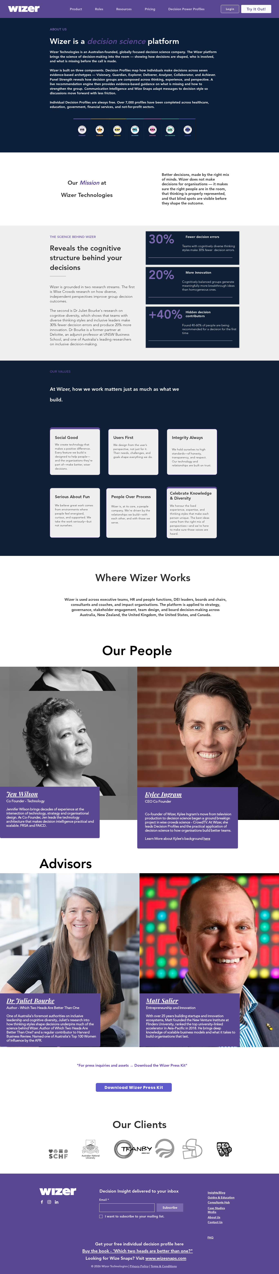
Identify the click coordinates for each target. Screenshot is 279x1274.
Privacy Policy (139, 1266)
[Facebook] (41, 1202)
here (206, 838)
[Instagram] (49, 1202)
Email (104, 1200)
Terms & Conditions (164, 1266)
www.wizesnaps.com (165, 1258)
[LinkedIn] (56, 1202)
